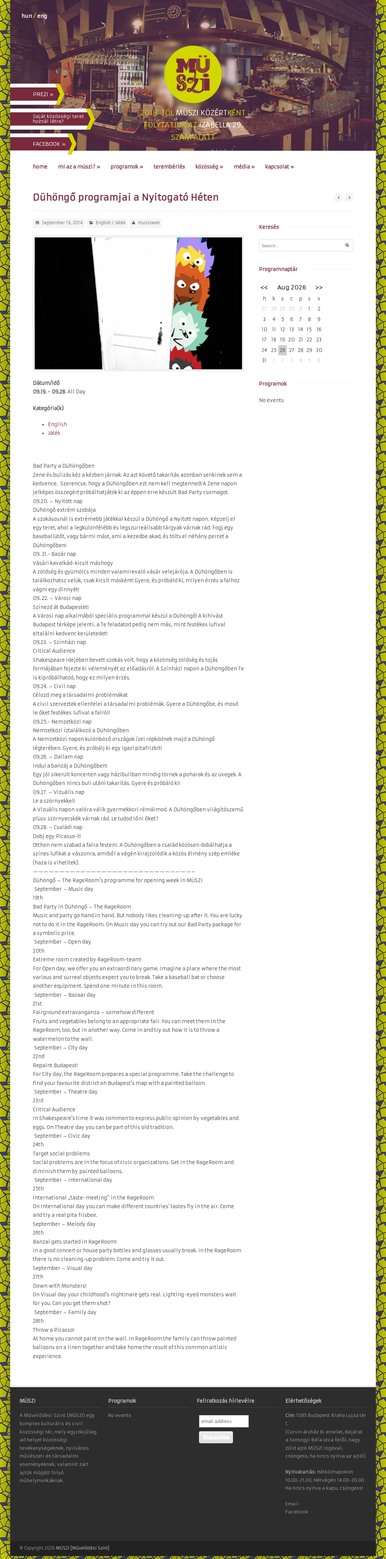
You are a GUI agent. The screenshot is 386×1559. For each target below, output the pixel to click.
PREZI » (43, 94)
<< (264, 287)
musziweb (149, 222)
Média (244, 167)
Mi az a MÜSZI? (79, 167)
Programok (127, 167)
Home (40, 167)
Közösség (209, 167)
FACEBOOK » (49, 144)
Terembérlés (169, 167)
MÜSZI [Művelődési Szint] (82, 1548)
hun (26, 15)
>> (319, 287)
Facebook (296, 1512)
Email (292, 1504)
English (103, 222)
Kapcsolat (279, 167)
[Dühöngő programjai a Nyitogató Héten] (138, 303)
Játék (120, 222)
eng (42, 15)
